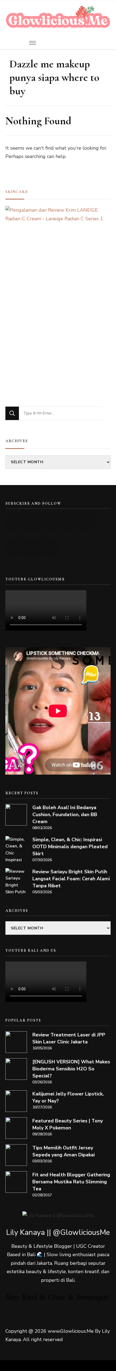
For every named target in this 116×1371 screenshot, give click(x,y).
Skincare (16, 191)
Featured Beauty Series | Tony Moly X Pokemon (67, 1124)
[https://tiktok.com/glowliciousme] (32, 547)
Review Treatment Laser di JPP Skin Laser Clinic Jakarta (68, 1038)
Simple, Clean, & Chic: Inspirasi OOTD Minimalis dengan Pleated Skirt (70, 846)
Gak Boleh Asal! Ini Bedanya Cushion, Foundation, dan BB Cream (64, 814)
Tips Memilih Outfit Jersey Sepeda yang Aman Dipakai (63, 1151)
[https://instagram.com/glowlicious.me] (32, 522)
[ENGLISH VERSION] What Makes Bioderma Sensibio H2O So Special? (71, 1069)
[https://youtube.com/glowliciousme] (14, 522)
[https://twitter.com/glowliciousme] (50, 522)
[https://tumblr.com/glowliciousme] (86, 522)
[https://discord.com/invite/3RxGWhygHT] (50, 547)
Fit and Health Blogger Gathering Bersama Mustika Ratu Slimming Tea (71, 1181)
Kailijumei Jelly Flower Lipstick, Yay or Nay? (68, 1097)
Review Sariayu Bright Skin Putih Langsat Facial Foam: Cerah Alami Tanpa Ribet (71, 878)
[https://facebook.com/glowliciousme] (68, 522)
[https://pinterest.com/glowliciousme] (14, 547)
